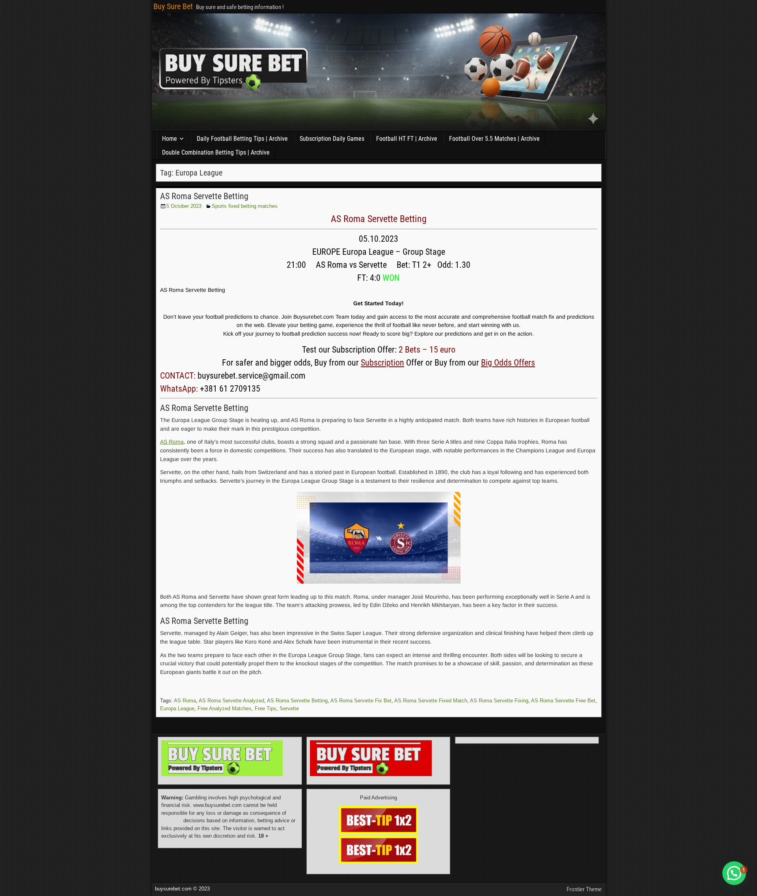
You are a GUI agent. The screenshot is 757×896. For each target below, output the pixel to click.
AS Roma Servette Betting (204, 196)
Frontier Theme (584, 889)
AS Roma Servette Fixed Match (430, 701)
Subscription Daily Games (332, 138)
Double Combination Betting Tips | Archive (216, 152)
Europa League (177, 708)
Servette (289, 708)
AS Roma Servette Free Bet (563, 701)
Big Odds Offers (508, 363)
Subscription (382, 363)
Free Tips (265, 708)
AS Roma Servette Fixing (499, 701)
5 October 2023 (183, 206)
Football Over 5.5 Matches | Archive (494, 138)
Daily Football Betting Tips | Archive (242, 138)
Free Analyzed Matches (225, 708)
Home (169, 138)
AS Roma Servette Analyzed (231, 701)
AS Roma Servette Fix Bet (361, 701)
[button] (734, 873)
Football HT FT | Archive (406, 138)
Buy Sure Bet (173, 6)
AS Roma (172, 442)
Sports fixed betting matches (245, 206)
